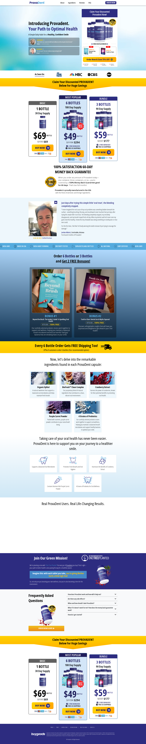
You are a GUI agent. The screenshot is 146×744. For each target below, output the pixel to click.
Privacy (52, 727)
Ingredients (72, 2)
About (62, 2)
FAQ (89, 2)
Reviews (82, 2)
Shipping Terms (64, 727)
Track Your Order (83, 727)
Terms (57, 727)
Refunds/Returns (73, 727)
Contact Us (92, 727)
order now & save (45, 628)
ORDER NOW (110, 2)
